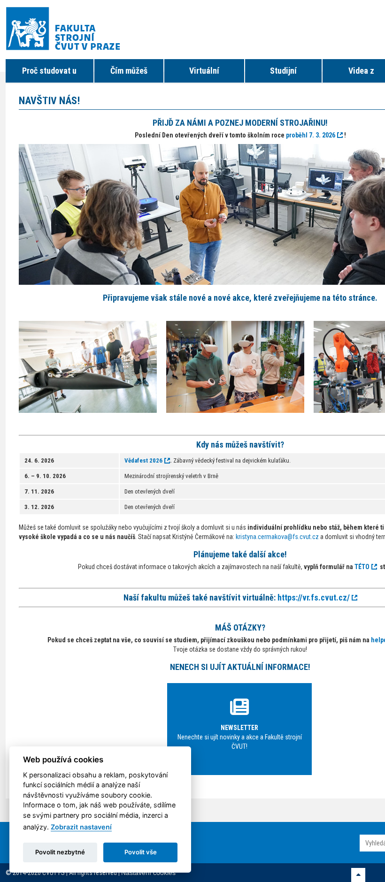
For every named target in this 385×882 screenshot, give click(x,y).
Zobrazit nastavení (81, 827)
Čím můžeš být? (128, 74)
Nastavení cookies (148, 872)
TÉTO (362, 566)
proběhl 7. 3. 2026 (310, 135)
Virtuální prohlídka (204, 74)
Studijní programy (283, 74)
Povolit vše (140, 852)
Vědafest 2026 (143, 460)
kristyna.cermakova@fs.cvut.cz (277, 536)
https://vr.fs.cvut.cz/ (313, 597)
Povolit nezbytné (60, 852)
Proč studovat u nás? (49, 74)
